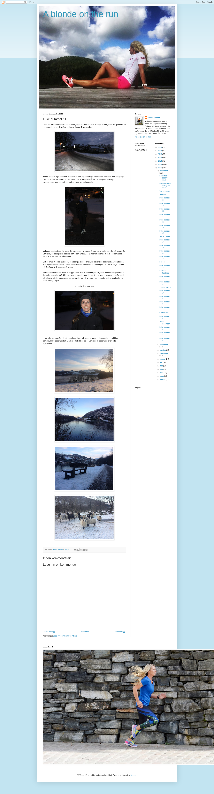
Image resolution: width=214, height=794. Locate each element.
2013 (160, 164)
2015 (160, 158)
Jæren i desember (164, 323)
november (164, 345)
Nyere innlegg (49, 632)
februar (163, 380)
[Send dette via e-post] (75, 549)
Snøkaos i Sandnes (164, 272)
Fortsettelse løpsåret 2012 (164, 178)
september (164, 354)
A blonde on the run (80, 14)
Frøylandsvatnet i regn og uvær (165, 185)
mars (162, 376)
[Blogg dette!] (78, 549)
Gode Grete (164, 313)
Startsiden (85, 632)
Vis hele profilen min (143, 137)
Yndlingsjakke (165, 287)
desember (164, 171)
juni (161, 366)
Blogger (133, 775)
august (163, 359)
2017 (160, 151)
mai (161, 369)
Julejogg (162, 195)
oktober (163, 350)
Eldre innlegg (120, 632)
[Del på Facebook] (83, 549)
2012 (160, 168)
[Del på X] (80, 549)
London (162, 262)
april (162, 373)
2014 (160, 161)
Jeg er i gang (164, 237)
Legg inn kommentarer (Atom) (65, 636)
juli (161, 362)
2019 (160, 147)
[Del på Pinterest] (86, 549)
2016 (160, 154)
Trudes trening (154, 118)
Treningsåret (164, 191)
